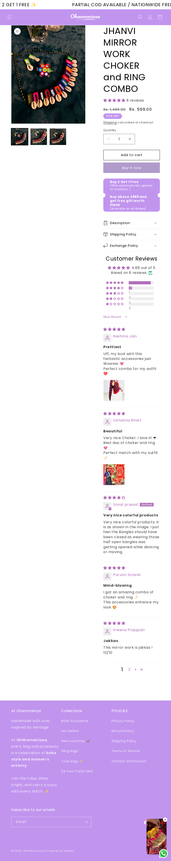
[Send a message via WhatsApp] (163, 853)
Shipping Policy (124, 741)
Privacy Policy (123, 721)
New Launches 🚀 (75, 741)
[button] (9, 17)
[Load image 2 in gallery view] (38, 136)
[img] (114, 329)
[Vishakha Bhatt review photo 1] (114, 474)
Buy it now (131, 167)
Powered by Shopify (60, 851)
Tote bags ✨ (72, 761)
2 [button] (129, 669)
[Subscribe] (86, 822)
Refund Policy (123, 731)
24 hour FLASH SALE (77, 771)
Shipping (110, 122)
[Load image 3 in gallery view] (57, 136)
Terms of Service (126, 751)
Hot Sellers (70, 731)
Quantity (109, 130)
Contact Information (129, 761)
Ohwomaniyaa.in (34, 851)
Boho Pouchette (74, 721)
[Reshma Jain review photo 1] (114, 390)
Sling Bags (69, 751)
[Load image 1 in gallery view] (19, 136)
